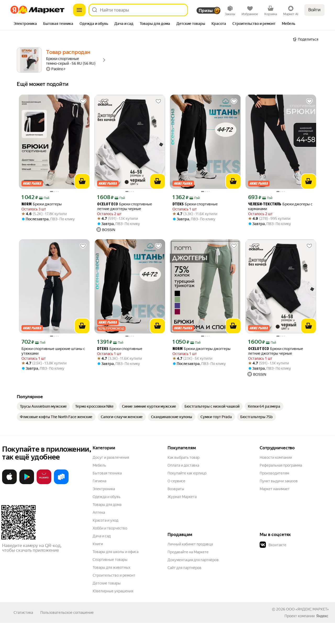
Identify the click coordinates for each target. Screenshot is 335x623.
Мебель (99, 465)
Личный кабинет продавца (190, 544)
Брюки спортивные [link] (195, 204)
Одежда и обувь (106, 497)
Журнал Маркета (182, 497)
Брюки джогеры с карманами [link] (280, 206)
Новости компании (276, 457)
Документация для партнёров (193, 560)
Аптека (99, 512)
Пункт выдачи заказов (279, 481)
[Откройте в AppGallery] (44, 483)
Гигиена (99, 481)
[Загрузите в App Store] (9, 483)
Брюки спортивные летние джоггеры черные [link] (124, 206)
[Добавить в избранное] (83, 101)
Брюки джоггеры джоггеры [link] (201, 349)
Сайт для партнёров (185, 568)
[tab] (25, 24)
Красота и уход (105, 520)
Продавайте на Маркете (188, 552)
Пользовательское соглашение (67, 612)
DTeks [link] (178, 204)
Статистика (23, 612)
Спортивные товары (110, 560)
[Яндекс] (322, 616)
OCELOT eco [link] (107, 204)
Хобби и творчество (110, 528)
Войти (314, 9)
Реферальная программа (281, 465)
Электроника (104, 489)
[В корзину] (82, 181)
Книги (98, 544)
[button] (296, 545)
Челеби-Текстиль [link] (264, 204)
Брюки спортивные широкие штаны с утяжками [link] (53, 351)
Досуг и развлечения (111, 457)
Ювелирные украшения (113, 591)
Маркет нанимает (275, 489)
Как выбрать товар (183, 457)
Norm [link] (26, 204)
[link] (43, 406)
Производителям (274, 473)
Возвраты (176, 489)
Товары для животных (111, 567)
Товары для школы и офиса (115, 552)
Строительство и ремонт (114, 575)
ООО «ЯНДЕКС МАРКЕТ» (307, 609)
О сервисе (176, 481)
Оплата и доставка (183, 465)
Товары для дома (107, 504)
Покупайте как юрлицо (187, 473)
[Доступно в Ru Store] (61, 483)
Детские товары (107, 583)
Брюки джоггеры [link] (41, 204)
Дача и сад (102, 536)
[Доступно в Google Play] (26, 483)
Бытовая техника (107, 473)
